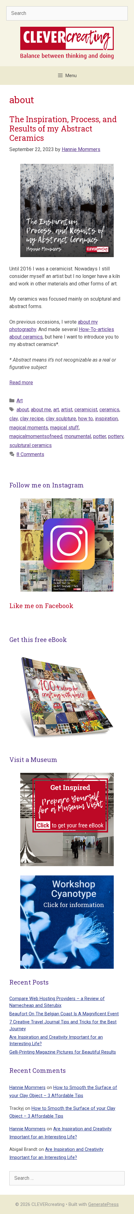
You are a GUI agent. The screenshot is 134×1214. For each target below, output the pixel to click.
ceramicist (85, 410)
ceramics (109, 410)
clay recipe (32, 419)
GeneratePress (103, 1204)
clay (13, 419)
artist (66, 410)
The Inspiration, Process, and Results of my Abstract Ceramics (63, 128)
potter (99, 436)
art (56, 410)
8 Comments (30, 454)
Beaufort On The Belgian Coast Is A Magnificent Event (64, 1014)
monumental (78, 436)
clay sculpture (61, 419)
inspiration (106, 419)
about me (41, 410)
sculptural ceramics (30, 445)
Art (20, 401)
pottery (115, 436)
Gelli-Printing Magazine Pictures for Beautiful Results (62, 1052)
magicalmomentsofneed (35, 436)
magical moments (28, 428)
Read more (21, 382)
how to (85, 419)
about (23, 410)
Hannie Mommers (27, 1087)
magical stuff (64, 428)
